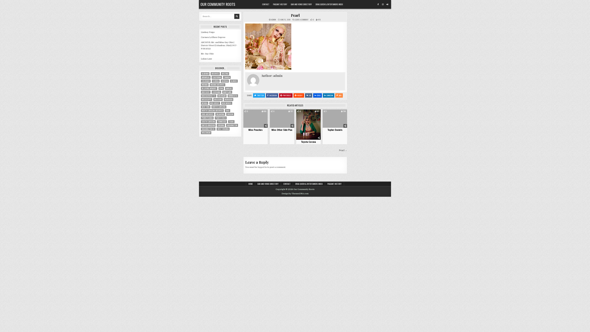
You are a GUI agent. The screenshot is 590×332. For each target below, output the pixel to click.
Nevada (204, 103)
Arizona (225, 73)
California (216, 77)
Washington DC (208, 129)
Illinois (234, 81)
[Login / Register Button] (387, 4)
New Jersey (214, 103)
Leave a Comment (302, 20)
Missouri (218, 99)
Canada (227, 77)
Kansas (229, 88)
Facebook (273, 95)
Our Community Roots (218, 4)
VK (310, 95)
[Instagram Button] (383, 4)
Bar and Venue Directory (301, 4)
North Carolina (219, 106)
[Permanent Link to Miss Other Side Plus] (282, 118)
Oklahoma (220, 114)
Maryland (227, 92)
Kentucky (206, 92)
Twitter (260, 95)
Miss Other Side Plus (281, 129)
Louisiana (216, 92)
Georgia (225, 81)
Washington (232, 125)
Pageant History (280, 4)
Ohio (227, 110)
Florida (216, 81)
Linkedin (329, 95)
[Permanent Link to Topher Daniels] (335, 118)
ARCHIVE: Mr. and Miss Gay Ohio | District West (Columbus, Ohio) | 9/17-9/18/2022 (219, 45)
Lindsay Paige (208, 32)
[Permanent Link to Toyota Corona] (308, 124)
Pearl (295, 15)
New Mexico (226, 103)
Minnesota (232, 95)
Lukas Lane (206, 59)
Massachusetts (208, 95)
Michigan (222, 95)
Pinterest (287, 95)
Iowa (221, 88)
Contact (265, 4)
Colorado (206, 81)
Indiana (205, 84)
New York (206, 106)
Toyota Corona (308, 141)
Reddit (300, 95)
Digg (319, 95)
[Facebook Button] (378, 4)
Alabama (205, 73)
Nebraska (228, 99)
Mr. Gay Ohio (207, 54)
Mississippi (206, 99)
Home (250, 183)
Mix (340, 95)
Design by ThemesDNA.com (295, 194)
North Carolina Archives (212, 110)
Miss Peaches (255, 129)
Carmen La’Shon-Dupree (213, 37)
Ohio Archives (207, 114)
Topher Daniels (334, 129)
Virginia (221, 125)
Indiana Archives (217, 84)
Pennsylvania (207, 118)
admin (273, 20)
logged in (262, 167)
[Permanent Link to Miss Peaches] (255, 118)
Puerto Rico (221, 118)
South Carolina (208, 121)
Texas (231, 121)
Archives (215, 73)
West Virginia (223, 129)
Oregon (230, 114)
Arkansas (206, 77)
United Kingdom (208, 125)
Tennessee (222, 121)
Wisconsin (206, 132)
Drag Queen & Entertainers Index (329, 4)
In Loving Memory (209, 88)
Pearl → (343, 150)
